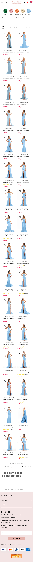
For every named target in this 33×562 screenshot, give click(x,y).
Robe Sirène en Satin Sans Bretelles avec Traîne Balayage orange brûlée (22, 210)
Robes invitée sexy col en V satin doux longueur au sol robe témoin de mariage (9, 427)
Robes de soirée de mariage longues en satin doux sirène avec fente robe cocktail (23, 399)
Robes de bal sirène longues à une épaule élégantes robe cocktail (23, 236)
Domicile (4, 18)
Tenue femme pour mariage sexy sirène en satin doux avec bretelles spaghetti (23, 344)
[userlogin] (25, 2)
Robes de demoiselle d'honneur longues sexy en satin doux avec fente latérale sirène (9, 263)
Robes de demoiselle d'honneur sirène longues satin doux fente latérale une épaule (8, 455)
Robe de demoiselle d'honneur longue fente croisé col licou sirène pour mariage (23, 52)
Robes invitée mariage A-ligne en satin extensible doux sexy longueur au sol (23, 263)
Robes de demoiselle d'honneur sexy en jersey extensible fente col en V (23, 78)
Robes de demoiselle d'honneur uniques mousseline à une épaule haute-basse (23, 427)
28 (22, 466)
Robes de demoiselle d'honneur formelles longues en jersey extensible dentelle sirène (8, 78)
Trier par (3, 27)
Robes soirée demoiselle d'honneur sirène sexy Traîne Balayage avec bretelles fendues (23, 291)
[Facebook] (1, 512)
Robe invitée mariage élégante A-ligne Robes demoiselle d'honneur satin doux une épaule (9, 344)
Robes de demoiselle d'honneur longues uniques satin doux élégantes (23, 130)
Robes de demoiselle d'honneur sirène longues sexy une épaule (23, 156)
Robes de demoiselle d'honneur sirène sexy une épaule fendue (23, 182)
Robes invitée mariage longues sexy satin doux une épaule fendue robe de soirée (23, 372)
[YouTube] (9, 512)
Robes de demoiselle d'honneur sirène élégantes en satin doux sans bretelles (8, 318)
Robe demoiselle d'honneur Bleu (17, 18)
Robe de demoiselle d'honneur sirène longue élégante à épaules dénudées (8, 291)
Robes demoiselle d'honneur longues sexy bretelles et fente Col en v (9, 182)
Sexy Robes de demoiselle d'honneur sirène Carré (23, 318)
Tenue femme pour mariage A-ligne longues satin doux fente (22, 455)
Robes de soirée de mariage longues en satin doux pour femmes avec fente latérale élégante (8, 399)
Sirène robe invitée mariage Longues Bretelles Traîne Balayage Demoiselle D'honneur (8, 236)
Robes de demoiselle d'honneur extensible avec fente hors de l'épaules (8, 104)
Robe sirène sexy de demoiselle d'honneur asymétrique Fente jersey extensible (23, 104)
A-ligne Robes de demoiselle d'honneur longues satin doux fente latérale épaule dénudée (9, 372)
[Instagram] (5, 512)
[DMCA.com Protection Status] (16, 556)
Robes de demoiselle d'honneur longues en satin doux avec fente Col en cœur (9, 210)
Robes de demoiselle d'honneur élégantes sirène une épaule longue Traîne (8, 52)
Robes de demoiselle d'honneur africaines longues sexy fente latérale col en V (8, 156)
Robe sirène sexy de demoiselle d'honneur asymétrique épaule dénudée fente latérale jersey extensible (9, 130)
